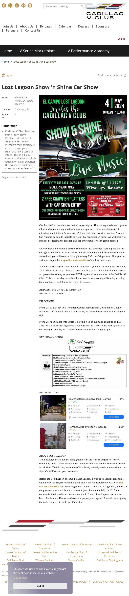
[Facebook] (4, 5)
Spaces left (6, 116)
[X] (10, 5)
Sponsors (102, 26)
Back (9, 75)
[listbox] (112, 75)
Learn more (21, 577)
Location (6, 109)
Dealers (83, 26)
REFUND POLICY (78, 581)
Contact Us (33, 30)
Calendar (65, 26)
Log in (121, 38)
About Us (26, 26)
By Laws (46, 26)
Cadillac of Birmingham (109, 560)
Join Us (8, 26)
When (5, 97)
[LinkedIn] (17, 5)
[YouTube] (23, 5)
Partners (12, 30)
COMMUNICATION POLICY (108, 581)
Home (5, 61)
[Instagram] (30, 5)
